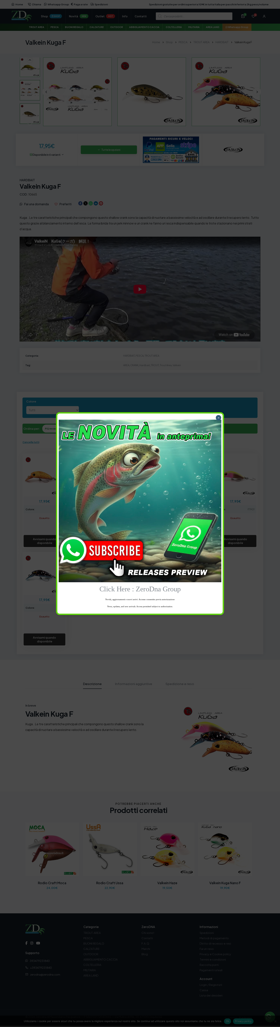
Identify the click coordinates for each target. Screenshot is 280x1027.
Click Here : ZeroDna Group (140, 589)
